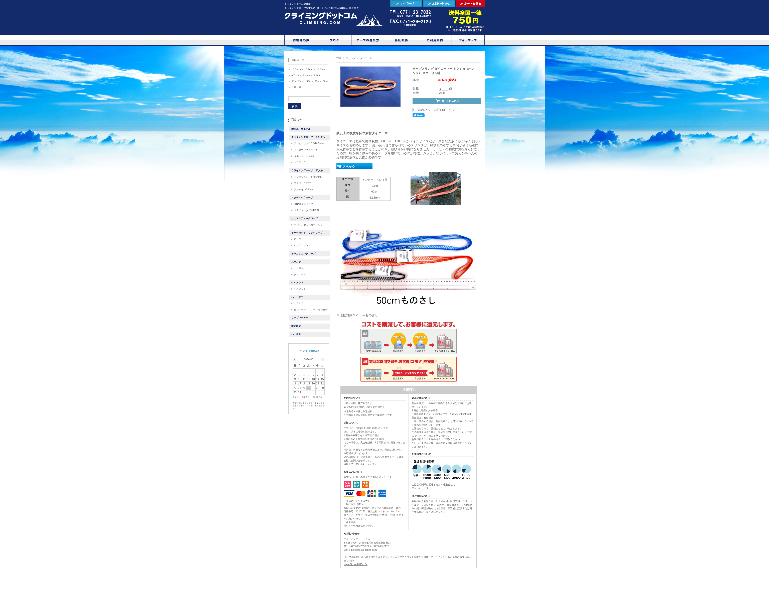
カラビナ (299, 303)
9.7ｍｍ (295, 75)
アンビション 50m (301, 81)
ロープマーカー (299, 317)
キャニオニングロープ (303, 253)
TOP (338, 58)
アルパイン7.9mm (303, 189)
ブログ (334, 40)
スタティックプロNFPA (306, 210)
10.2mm (308, 69)
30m (317, 81)
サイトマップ (468, 40)
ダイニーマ (366, 58)
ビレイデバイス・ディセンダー (311, 309)
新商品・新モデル (301, 128)
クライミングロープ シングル (308, 137)
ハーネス (296, 334)
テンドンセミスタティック (308, 224)
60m (325, 81)
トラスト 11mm (302, 162)
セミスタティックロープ (304, 218)
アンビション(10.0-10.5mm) (309, 143)
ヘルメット (297, 282)
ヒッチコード (301, 245)
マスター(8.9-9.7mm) (305, 149)
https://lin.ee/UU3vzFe (355, 564)
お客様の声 (301, 40)
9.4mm (306, 75)
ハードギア (297, 297)
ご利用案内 (435, 40)
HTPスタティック (303, 204)
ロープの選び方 (368, 40)
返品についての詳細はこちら (436, 109)
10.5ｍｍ (296, 69)
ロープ (297, 239)
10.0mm (321, 69)
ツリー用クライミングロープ (307, 232)
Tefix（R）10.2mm (304, 156)
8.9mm (317, 75)
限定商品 (296, 326)
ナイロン (299, 268)
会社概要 (401, 40)
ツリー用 (296, 87)
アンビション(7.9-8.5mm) (308, 176)
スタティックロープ (302, 197)
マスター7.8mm (302, 183)
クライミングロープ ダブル (307, 170)
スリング (350, 58)
